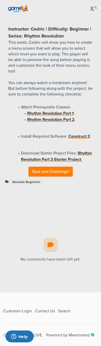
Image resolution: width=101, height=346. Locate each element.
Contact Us (45, 311)
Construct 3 (79, 136)
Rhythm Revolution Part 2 (51, 119)
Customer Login (17, 311)
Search (64, 311)
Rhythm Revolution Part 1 (50, 113)
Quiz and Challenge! (50, 171)
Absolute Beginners (26, 182)
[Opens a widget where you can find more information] (19, 336)
